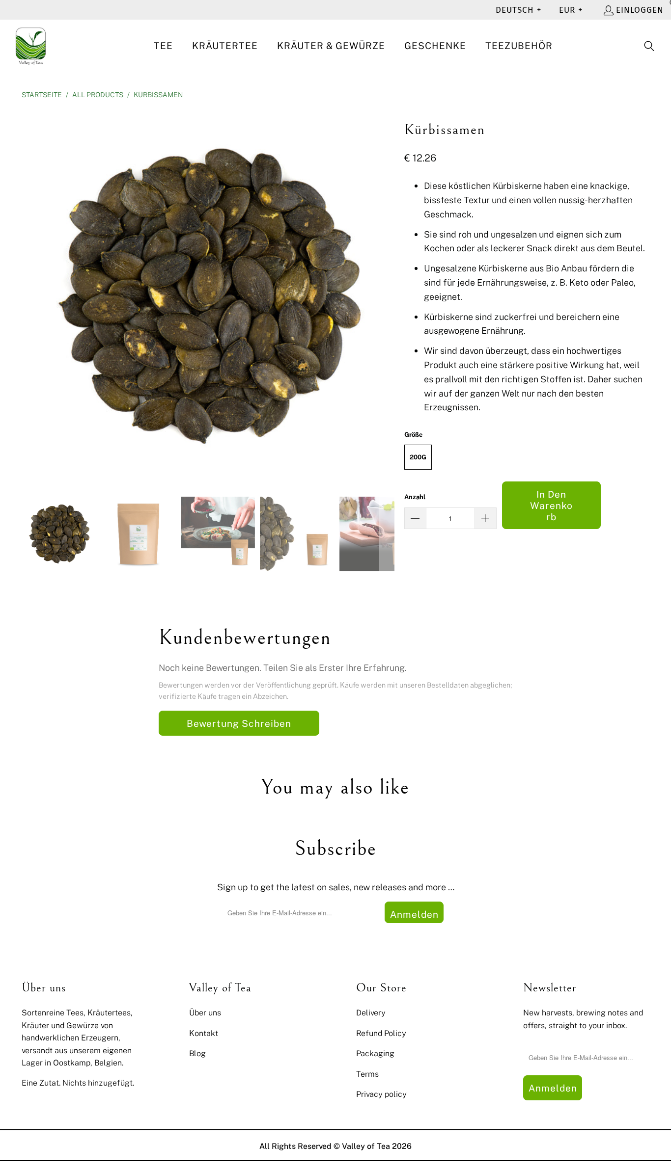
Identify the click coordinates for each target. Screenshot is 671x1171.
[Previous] (29, 295)
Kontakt (203, 1033)
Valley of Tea (366, 1146)
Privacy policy (381, 1094)
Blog (197, 1053)
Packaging (375, 1053)
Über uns (205, 1012)
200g (418, 457)
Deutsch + (518, 10)
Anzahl (414, 497)
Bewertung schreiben (239, 723)
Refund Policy (381, 1033)
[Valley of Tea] (31, 46)
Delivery (371, 1012)
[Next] (387, 295)
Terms (367, 1074)
